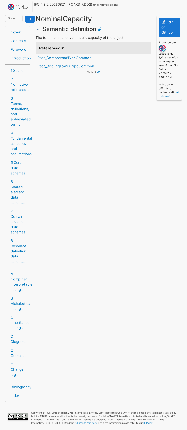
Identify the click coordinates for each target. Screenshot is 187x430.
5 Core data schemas (18, 167)
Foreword (18, 49)
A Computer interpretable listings (19, 282)
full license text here (86, 423)
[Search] (30, 19)
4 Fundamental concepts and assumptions (19, 143)
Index (15, 395)
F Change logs (17, 369)
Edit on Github (167, 27)
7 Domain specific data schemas (18, 221)
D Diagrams (18, 339)
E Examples (18, 353)
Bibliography (19, 387)
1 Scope (17, 70)
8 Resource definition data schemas (18, 251)
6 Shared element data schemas (18, 192)
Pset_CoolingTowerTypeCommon (65, 66)
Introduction (19, 58)
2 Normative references (19, 84)
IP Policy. (148, 423)
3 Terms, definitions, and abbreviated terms (19, 111)
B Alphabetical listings (19, 303)
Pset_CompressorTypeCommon (64, 58)
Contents (18, 41)
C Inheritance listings (19, 322)
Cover (16, 32)
